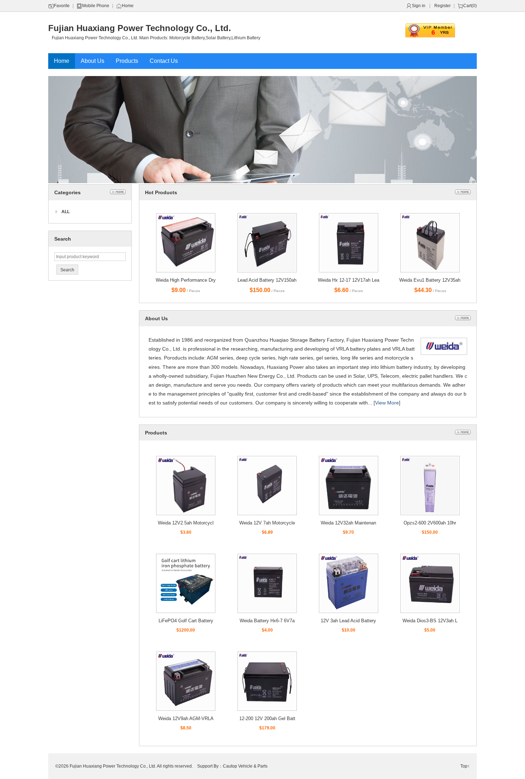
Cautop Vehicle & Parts (245, 766)
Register (442, 5)
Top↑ (465, 766)
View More (387, 403)
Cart (467, 5)
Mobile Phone (95, 5)
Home (128, 5)
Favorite (62, 5)
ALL (65, 211)
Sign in (418, 5)
